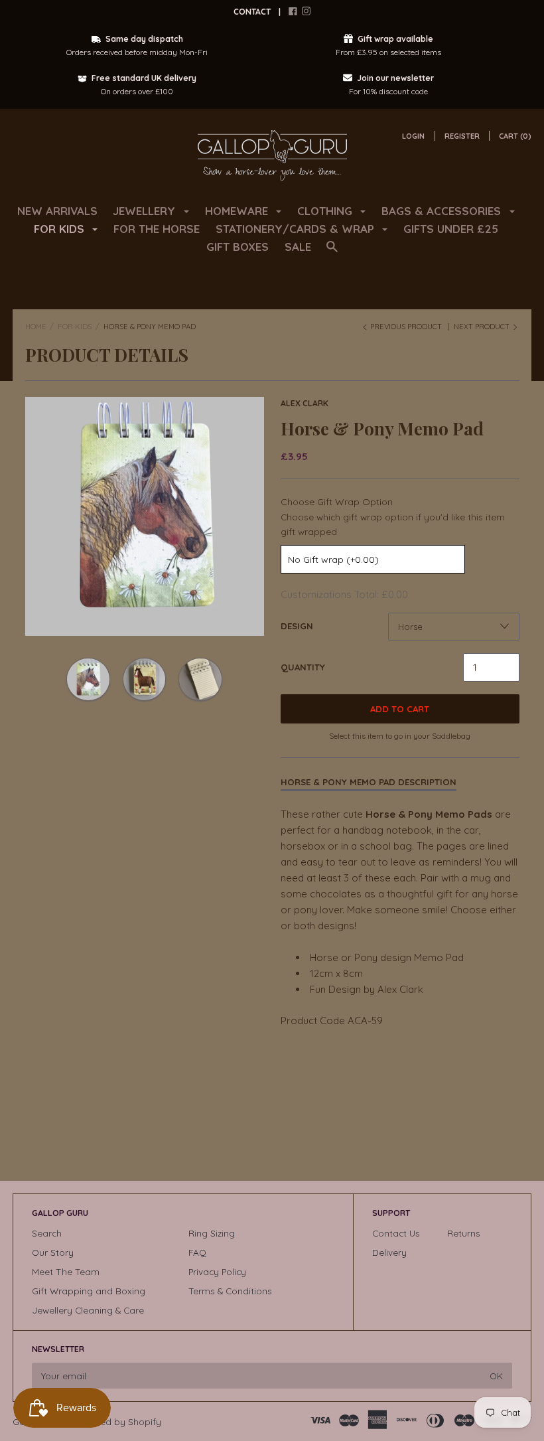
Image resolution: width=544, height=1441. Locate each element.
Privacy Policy (217, 1271)
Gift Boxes (237, 247)
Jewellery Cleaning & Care (88, 1310)
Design (297, 626)
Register (462, 136)
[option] (144, 516)
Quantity (303, 667)
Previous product (406, 326)
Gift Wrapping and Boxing (88, 1290)
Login (413, 136)
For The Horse (156, 229)
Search (47, 1233)
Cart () (515, 136)
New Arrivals (57, 211)
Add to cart (399, 709)
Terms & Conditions (230, 1290)
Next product (482, 326)
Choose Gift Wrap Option (337, 502)
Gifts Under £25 (450, 229)
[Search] (332, 252)
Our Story (53, 1252)
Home (35, 326)
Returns (463, 1233)
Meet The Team (66, 1271)
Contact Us (396, 1233)
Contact (252, 12)
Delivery (389, 1252)
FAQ (197, 1252)
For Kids (75, 326)
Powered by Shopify (117, 1421)
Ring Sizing (211, 1233)
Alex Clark (304, 403)
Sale (298, 247)
